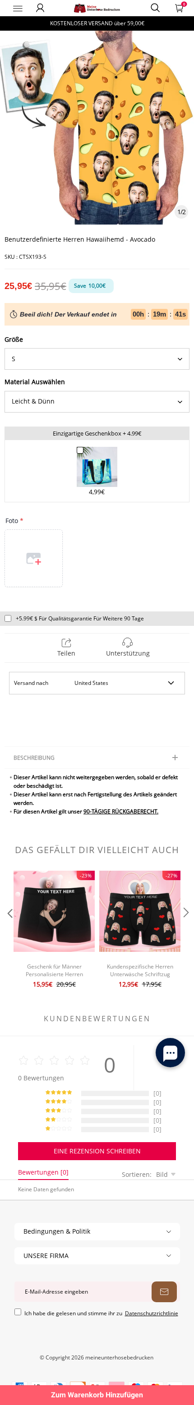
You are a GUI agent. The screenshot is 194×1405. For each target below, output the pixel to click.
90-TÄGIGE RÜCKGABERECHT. (120, 811)
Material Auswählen (35, 381)
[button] (9, 930)
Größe (14, 339)
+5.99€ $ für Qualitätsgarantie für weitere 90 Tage (80, 618)
